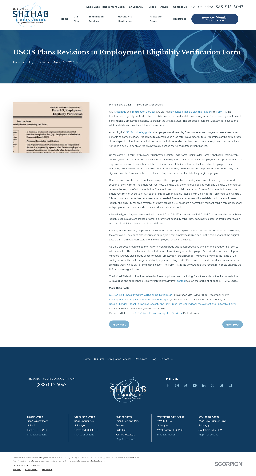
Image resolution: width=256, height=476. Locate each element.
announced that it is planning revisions (191, 111)
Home (87, 358)
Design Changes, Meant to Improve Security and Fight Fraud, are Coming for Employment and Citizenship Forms (172, 303)
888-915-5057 (229, 7)
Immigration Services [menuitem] (96, 19)
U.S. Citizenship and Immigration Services (158, 313)
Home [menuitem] (64, 18)
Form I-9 (221, 111)
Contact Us (180, 6)
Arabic (164, 6)
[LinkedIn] (203, 385)
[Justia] (230, 385)
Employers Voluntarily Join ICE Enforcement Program (139, 299)
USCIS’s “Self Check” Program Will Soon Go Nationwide (140, 294)
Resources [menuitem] (179, 18)
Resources (141, 358)
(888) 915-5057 (51, 384)
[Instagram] (177, 385)
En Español (136, 6)
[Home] (30, 15)
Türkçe (151, 6)
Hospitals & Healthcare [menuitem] (125, 19)
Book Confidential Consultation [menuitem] (214, 19)
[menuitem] (17, 470)
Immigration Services (144, 111)
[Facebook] (168, 385)
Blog (153, 358)
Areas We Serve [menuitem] (156, 19)
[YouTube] (195, 385)
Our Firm (99, 358)
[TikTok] (186, 385)
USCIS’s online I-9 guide (137, 132)
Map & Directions (37, 434)
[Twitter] (212, 385)
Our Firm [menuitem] (76, 19)
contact (181, 280)
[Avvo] (221, 385)
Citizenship (120, 111)
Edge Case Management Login (105, 6)
